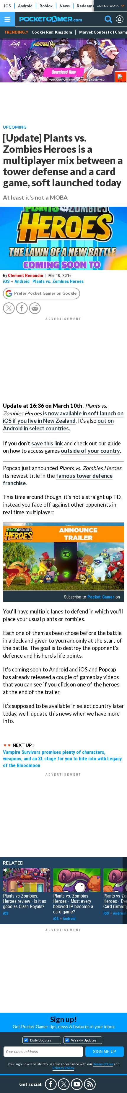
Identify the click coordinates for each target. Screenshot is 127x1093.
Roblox (46, 6)
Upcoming (14, 127)
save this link (47, 443)
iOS (7, 6)
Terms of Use (103, 1064)
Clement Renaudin (25, 275)
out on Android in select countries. (58, 424)
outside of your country (90, 450)
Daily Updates (40, 1040)
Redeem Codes (90, 6)
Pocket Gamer (100, 597)
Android (25, 6)
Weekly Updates (84, 1040)
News (65, 6)
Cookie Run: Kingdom (52, 32)
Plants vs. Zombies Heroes (58, 281)
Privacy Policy (63, 1068)
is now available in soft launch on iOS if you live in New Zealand (63, 417)
